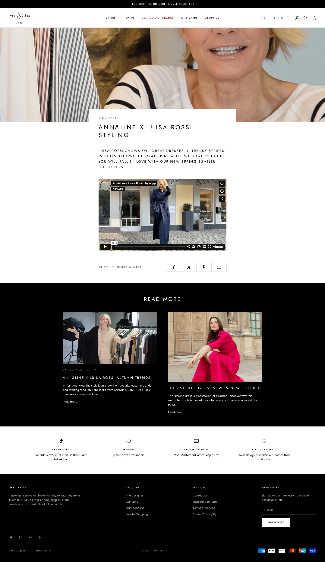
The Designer (134, 495)
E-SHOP (111, 18)
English (280, 18)
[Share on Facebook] (173, 267)
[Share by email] (219, 267)
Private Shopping (137, 514)
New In (129, 18)
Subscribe (275, 522)
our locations (58, 504)
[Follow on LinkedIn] (40, 537)
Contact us (200, 495)
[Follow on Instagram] (21, 537)
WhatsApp (50, 500)
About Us (212, 18)
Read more (70, 401)
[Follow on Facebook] (11, 537)
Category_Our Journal (80, 370)
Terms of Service (204, 508)
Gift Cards (189, 18)
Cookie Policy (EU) (204, 514)
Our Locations (135, 508)
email (35, 500)
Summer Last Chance (158, 18)
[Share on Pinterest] (204, 267)
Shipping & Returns (205, 502)
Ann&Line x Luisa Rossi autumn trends (107, 377)
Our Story (132, 502)
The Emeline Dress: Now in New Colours (214, 388)
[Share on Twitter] (188, 267)
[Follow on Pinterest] (30, 537)
